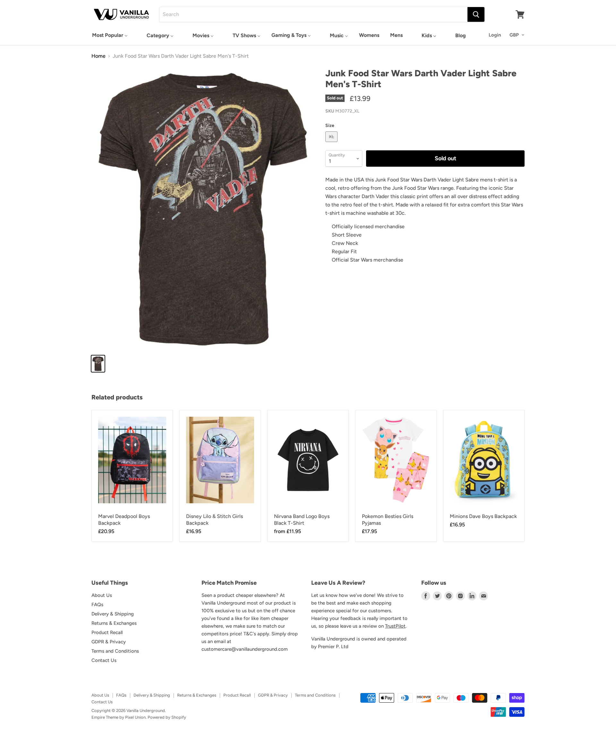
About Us (101, 595)
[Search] (475, 14)
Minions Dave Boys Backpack (483, 516)
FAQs (97, 604)
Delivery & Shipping (112, 614)
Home (98, 56)
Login (495, 35)
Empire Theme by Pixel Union (118, 717)
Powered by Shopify (167, 717)
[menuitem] (110, 35)
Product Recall (107, 632)
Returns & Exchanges (114, 623)
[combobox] (313, 14)
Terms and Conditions (115, 651)
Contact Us (103, 660)
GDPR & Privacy (108, 642)
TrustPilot (395, 626)
